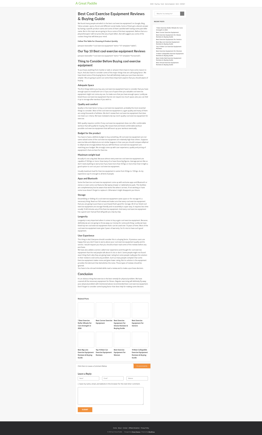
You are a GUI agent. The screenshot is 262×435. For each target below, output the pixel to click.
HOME (152, 4)
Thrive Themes (136, 432)
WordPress (152, 432)
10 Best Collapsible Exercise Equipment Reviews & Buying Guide (170, 55)
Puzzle (162, 4)
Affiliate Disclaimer (134, 428)
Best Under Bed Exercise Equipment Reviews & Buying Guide (168, 59)
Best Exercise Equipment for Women (169, 51)
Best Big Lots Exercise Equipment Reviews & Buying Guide (168, 43)
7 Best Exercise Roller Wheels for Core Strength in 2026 (169, 29)
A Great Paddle (86, 3)
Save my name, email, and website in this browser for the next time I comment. (110, 384)
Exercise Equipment (170, 4)
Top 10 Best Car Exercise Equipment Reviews (168, 48)
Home (115, 428)
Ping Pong (157, 4)
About (120, 428)
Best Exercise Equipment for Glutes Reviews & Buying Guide (168, 36)
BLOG (177, 4)
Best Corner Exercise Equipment (167, 32)
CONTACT (182, 4)
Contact (125, 428)
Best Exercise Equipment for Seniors (169, 39)
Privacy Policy (145, 428)
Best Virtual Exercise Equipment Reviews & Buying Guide (167, 64)
